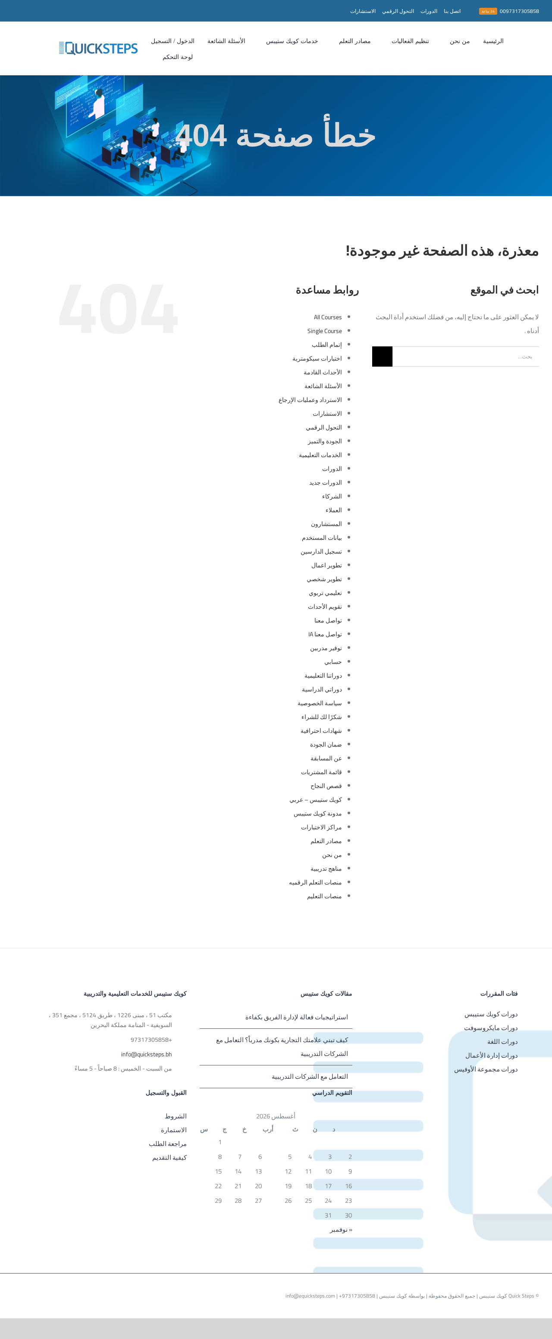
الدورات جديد (325, 482)
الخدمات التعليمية (320, 455)
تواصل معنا (328, 620)
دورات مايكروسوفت (491, 1027)
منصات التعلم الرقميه (315, 882)
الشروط (176, 1116)
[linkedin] (15, 10)
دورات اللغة (502, 1041)
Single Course (324, 330)
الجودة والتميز (325, 441)
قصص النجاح (326, 785)
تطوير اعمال (326, 565)
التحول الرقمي (324, 427)
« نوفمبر (341, 1229)
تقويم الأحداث (325, 606)
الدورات (332, 468)
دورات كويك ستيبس (491, 1014)
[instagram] (57, 10)
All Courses (328, 317)
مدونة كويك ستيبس (318, 813)
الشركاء (332, 496)
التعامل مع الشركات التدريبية (310, 1076)
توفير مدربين (326, 648)
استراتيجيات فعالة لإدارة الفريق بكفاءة (296, 1017)
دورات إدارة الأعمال (491, 1055)
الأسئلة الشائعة (323, 386)
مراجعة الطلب (168, 1143)
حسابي (333, 661)
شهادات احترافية (321, 730)
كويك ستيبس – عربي (315, 799)
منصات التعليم (324, 896)
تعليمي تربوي (325, 592)
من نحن (332, 854)
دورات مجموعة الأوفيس (486, 1069)
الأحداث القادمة (323, 372)
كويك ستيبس (392, 1296)
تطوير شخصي (324, 579)
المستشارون (326, 523)
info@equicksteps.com (310, 1296)
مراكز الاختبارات (321, 827)
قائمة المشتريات (321, 772)
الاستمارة (174, 1130)
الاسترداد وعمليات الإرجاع (310, 399)
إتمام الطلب (327, 344)
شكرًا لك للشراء (321, 716)
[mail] (29, 10)
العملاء (334, 510)
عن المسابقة (326, 758)
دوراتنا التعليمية (323, 675)
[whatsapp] (43, 10)
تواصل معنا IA (325, 634)
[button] (147, 56)
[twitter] (70, 10)
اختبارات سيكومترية (317, 358)
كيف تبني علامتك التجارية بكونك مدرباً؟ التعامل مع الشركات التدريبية (282, 1047)
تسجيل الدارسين (321, 551)
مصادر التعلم (326, 841)
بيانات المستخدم (322, 537)
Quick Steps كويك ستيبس (506, 1296)
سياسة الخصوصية (320, 703)
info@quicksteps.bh (146, 1054)
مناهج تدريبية (326, 868)
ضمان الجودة (326, 744)
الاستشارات (327, 413)
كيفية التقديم (169, 1157)
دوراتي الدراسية (322, 689)
